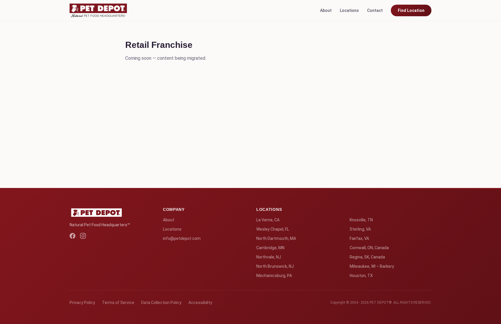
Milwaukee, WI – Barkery (372, 266)
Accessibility (200, 302)
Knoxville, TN (361, 220)
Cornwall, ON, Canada (369, 247)
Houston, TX (361, 275)
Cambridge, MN (270, 247)
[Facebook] (72, 236)
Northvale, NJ (268, 257)
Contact (375, 10)
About (326, 10)
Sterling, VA (360, 229)
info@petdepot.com (182, 238)
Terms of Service (118, 302)
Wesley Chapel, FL (272, 229)
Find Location (411, 10)
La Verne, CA (267, 220)
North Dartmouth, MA (276, 238)
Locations (349, 10)
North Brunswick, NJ (275, 266)
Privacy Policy (82, 302)
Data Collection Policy (161, 302)
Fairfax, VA (359, 238)
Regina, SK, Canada (367, 257)
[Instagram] (83, 236)
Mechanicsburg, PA (274, 275)
